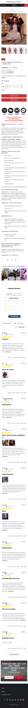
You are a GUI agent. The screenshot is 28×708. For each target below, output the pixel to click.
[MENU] (0, 5)
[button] (14, 274)
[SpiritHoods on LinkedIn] (12, 700)
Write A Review (14, 316)
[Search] (22, 5)
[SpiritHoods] (14, 5)
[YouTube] (23, 700)
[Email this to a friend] (19, 260)
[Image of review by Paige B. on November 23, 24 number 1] (5, 443)
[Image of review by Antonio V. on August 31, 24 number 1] (5, 480)
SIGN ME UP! (19, 677)
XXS (3, 86)
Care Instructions (15, 203)
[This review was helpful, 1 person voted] (21, 462)
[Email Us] (5, 700)
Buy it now (14, 99)
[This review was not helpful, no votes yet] (24, 357)
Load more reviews (14, 654)
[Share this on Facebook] (11, 260)
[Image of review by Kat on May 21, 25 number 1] (5, 375)
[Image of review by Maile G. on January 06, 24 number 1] (5, 516)
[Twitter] (20, 700)
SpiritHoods (15, 704)
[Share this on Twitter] (7, 260)
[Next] (25, 29)
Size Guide (6, 81)
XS (7, 86)
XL (21, 86)
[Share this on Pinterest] (15, 260)
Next (17, 9)
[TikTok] (18, 700)
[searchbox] (8, 323)
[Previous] (2, 29)
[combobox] (20, 327)
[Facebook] (7, 700)
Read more (8, 351)
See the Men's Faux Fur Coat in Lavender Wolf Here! (13, 186)
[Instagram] (10, 700)
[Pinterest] (15, 700)
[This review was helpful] (21, 597)
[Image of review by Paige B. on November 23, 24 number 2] (12, 443)
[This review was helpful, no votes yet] (21, 357)
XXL (3, 90)
